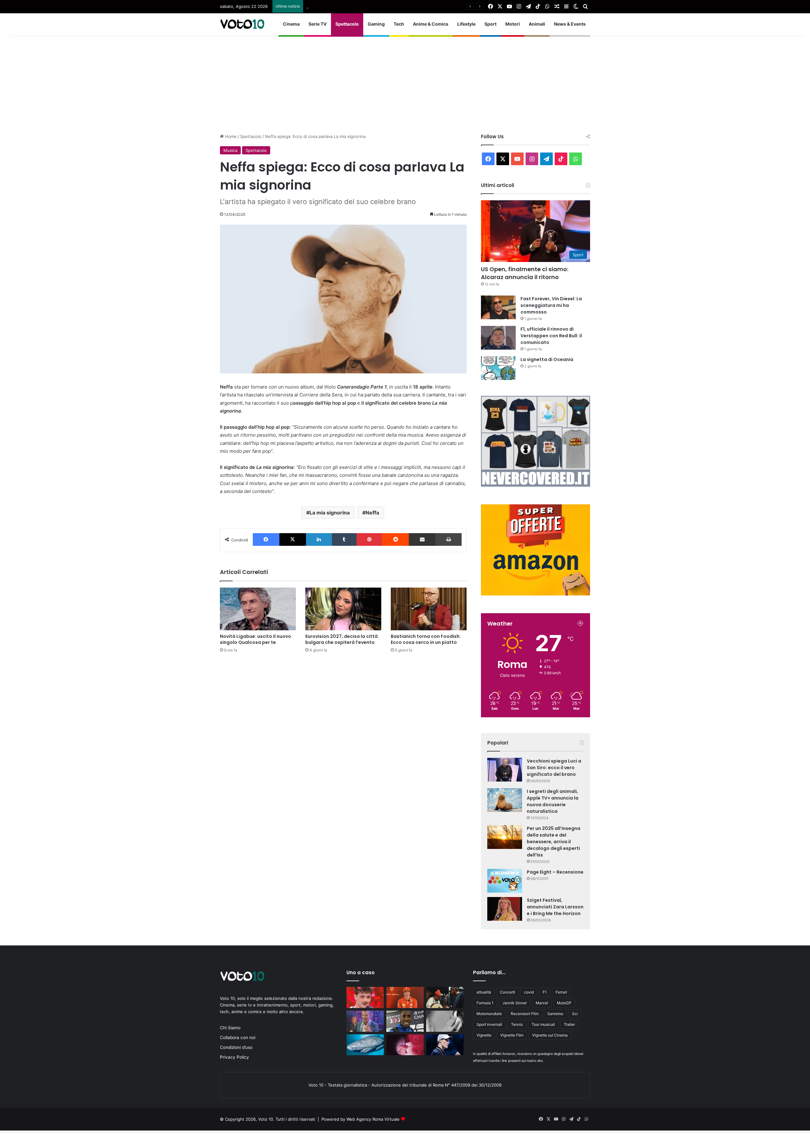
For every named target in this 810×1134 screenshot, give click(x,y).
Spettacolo (347, 24)
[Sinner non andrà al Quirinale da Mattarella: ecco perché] (445, 1045)
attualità (484, 992)
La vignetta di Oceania (546, 359)
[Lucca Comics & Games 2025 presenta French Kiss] (405, 1045)
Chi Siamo (230, 1027)
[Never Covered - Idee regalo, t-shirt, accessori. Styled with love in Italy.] (535, 485)
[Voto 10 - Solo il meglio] (242, 24)
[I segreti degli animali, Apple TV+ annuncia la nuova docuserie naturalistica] (504, 800)
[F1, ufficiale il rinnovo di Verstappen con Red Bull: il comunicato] (498, 338)
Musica (230, 150)
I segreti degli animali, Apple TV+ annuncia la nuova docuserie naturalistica (552, 801)
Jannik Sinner (514, 1002)
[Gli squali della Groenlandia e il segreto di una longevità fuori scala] (365, 1045)
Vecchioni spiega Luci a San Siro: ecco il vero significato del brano (554, 767)
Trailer (569, 1024)
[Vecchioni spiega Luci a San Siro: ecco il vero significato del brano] (504, 770)
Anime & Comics (430, 24)
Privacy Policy (234, 1057)
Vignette (484, 1035)
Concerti (507, 992)
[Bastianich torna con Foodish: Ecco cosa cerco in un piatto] (429, 609)
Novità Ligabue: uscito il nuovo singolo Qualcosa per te (255, 639)
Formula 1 (485, 1002)
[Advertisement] (405, 79)
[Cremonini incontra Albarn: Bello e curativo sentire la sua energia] (445, 997)
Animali (537, 24)
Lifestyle (466, 24)
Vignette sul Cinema (550, 1035)
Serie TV (317, 24)
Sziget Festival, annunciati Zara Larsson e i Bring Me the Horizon (555, 907)
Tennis (517, 1024)
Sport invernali (489, 1024)
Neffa (372, 512)
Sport (490, 24)
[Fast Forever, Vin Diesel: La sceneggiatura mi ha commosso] (498, 307)
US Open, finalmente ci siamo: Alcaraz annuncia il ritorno (524, 273)
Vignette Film (511, 1035)
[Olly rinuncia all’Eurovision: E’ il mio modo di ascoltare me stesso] (365, 997)
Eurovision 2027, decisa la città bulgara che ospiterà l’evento (341, 639)
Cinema (291, 24)
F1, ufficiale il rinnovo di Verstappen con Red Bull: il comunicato (551, 336)
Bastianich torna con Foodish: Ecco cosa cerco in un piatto (426, 639)
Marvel (542, 1002)
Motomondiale (489, 1013)
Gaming (376, 24)
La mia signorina (329, 512)
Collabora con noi (237, 1037)
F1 (545, 992)
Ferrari (561, 992)
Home (230, 136)
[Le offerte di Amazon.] (535, 593)
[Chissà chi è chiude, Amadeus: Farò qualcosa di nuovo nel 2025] (365, 1021)
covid (529, 992)
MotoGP (564, 1002)
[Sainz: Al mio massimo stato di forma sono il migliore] (405, 997)
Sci (575, 1013)
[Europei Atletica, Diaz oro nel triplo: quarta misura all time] (405, 1021)
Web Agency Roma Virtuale (373, 1119)
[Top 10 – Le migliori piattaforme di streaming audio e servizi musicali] (445, 1021)
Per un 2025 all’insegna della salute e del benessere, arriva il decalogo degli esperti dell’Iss (553, 841)
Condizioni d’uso (236, 1047)
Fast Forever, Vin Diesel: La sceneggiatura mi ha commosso (365, 6)
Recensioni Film (525, 1013)
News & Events (570, 24)
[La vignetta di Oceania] (498, 368)
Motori (512, 24)
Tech (399, 24)
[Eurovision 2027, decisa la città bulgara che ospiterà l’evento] (343, 609)
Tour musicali (543, 1024)
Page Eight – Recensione (555, 872)
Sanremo (555, 1013)
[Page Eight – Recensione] (504, 881)
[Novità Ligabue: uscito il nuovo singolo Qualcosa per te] (258, 609)
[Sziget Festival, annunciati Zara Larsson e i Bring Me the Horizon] (504, 909)
